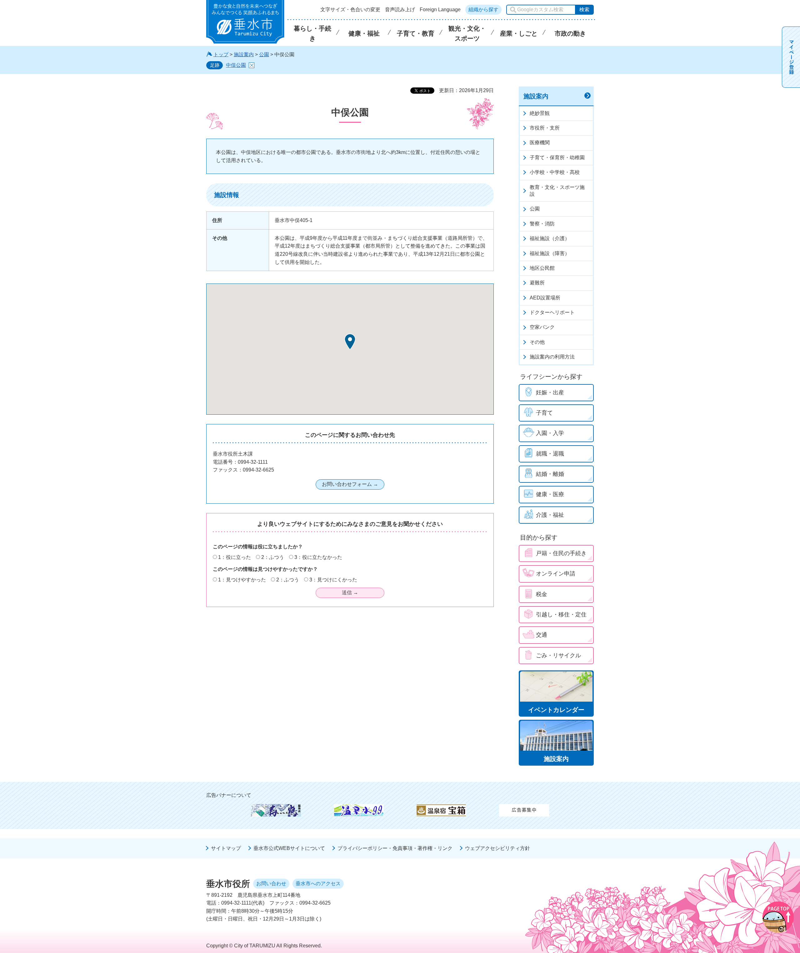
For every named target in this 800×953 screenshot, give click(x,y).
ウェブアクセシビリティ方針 (497, 848)
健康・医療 (550, 494)
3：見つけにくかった (333, 579)
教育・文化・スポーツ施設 (557, 191)
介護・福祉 (550, 515)
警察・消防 (542, 223)
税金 (541, 594)
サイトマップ (226, 848)
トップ (220, 54)
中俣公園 (236, 65)
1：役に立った (234, 557)
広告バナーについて (228, 795)
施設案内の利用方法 (552, 356)
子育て (544, 413)
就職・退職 (550, 454)
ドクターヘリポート (552, 312)
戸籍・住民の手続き (561, 553)
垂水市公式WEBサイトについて (289, 848)
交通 (541, 635)
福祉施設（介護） (550, 238)
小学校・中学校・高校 (555, 172)
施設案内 (244, 54)
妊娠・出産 (550, 392)
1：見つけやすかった (242, 579)
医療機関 (540, 142)
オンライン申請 (555, 573)
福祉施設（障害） (550, 253)
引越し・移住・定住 (561, 614)
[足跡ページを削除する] (251, 65)
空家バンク (542, 327)
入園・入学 (550, 433)
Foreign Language (440, 9)
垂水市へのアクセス (318, 883)
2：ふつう (272, 557)
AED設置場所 (545, 297)
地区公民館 (542, 268)
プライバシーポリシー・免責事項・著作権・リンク (395, 848)
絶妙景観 (540, 113)
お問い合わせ (271, 883)
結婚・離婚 (550, 474)
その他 (537, 342)
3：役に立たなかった (318, 557)
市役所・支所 (545, 128)
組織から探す (483, 9)
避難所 (537, 282)
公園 (264, 54)
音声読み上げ (400, 9)
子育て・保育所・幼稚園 (557, 157)
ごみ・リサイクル (558, 655)
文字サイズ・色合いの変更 (350, 9)
